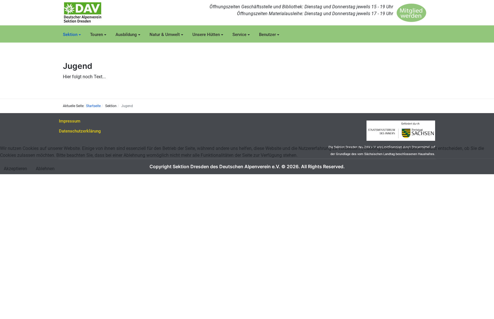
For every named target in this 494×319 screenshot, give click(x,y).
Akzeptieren (15, 168)
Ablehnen (45, 168)
